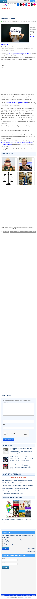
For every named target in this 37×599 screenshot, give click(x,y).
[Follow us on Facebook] (18, 4)
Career (8, 595)
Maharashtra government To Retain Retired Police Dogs (14, 491)
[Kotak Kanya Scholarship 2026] (5, 466)
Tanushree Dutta (31, 231)
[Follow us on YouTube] (29, 4)
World (4, 521)
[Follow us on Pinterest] (23, 4)
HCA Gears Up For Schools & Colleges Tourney (12, 493)
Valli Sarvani (24, 21)
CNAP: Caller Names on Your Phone (19, 457)
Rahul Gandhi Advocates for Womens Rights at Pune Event (15, 488)
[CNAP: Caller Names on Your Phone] (5, 459)
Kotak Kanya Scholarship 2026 (18, 464)
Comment (5, 402)
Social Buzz (16, 21)
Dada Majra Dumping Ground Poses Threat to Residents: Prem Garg (17, 485)
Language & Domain (26, 1)
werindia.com (8, 519)
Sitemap (34, 595)
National (22, 519)
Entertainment (15, 521)
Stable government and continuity (13, 540)
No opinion (7, 546)
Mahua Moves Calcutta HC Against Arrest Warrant (13, 483)
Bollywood (5, 231)
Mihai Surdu (9, 149)
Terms (22, 595)
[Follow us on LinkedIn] (26, 4)
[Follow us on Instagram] (34, 4)
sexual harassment (20, 231)
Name (4, 417)
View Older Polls (31, 551)
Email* (3, 562)
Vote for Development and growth (12, 542)
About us (3, 595)
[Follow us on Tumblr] (32, 4)
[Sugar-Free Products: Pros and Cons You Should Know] (5, 451)
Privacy (17, 595)
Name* (3, 558)
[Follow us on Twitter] (21, 4)
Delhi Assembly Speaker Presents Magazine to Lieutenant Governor (17, 480)
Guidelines (27, 595)
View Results (31, 548)
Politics (8, 521)
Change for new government (11, 544)
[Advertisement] (21, 76)
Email (4, 424)
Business (28, 519)
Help (13, 595)
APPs (32, 1)
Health (22, 521)
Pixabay (18, 149)
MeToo (12, 231)
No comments (32, 21)
